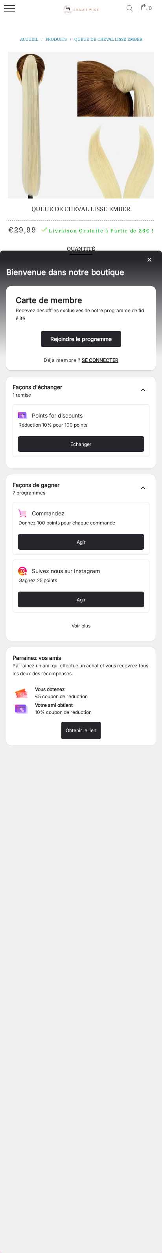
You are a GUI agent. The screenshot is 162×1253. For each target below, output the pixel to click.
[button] (81, 391)
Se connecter (100, 360)
